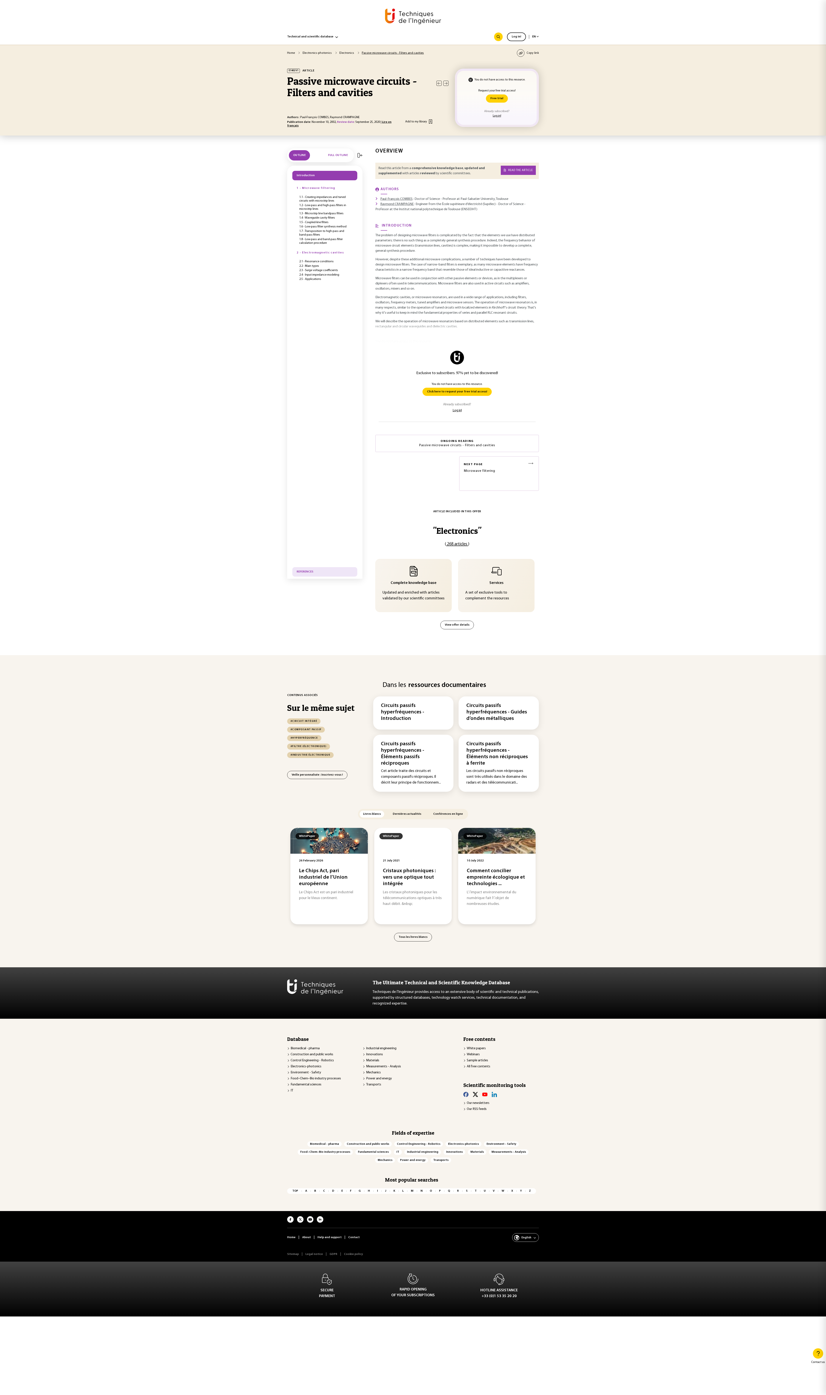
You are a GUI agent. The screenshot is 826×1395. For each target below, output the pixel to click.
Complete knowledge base (413, 583)
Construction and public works (312, 1054)
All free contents (478, 1066)
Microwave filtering (479, 468)
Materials (372, 1060)
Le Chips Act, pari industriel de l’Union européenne (323, 877)
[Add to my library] (430, 121)
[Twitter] (475, 1094)
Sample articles (477, 1060)
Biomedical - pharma (305, 1048)
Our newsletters (478, 1103)
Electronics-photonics (306, 1066)
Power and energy (379, 1078)
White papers (476, 1048)
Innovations (374, 1054)
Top (295, 1191)
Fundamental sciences (306, 1084)
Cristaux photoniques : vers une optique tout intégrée (409, 877)
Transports (373, 1084)
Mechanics (373, 1072)
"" (457, 530)
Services (496, 583)
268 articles (457, 544)
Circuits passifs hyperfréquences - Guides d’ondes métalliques (496, 712)
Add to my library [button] (416, 121)
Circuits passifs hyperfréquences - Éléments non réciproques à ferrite (497, 753)
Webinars (473, 1054)
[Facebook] (465, 1094)
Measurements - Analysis (383, 1066)
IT (292, 1090)
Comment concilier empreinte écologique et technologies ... (496, 877)
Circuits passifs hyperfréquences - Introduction (402, 712)
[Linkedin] (494, 1094)
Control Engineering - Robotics (312, 1060)
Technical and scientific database (310, 36)
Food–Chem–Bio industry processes (316, 1078)
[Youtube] (484, 1094)
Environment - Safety (306, 1072)
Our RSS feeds (477, 1109)
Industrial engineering (381, 1048)
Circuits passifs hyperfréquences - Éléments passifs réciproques (402, 753)
